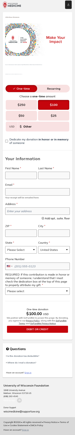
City (40, 226)
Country (43, 242)
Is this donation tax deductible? (23, 356)
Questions (17, 349)
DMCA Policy (36, 425)
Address (10, 204)
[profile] (55, 4)
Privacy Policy (33, 320)
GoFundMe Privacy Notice (43, 323)
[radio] (23, 88)
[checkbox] (37, 141)
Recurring (53, 88)
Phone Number (15, 259)
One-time (23, 88)
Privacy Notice (50, 422)
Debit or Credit (37, 329)
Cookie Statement (19, 425)
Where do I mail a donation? (21, 362)
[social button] (68, 5)
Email (8, 184)
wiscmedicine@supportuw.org (21, 411)
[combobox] (9, 266)
